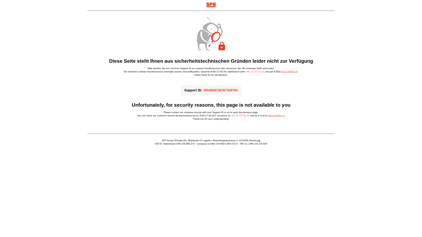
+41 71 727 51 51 (255, 71)
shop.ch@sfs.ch (289, 71)
